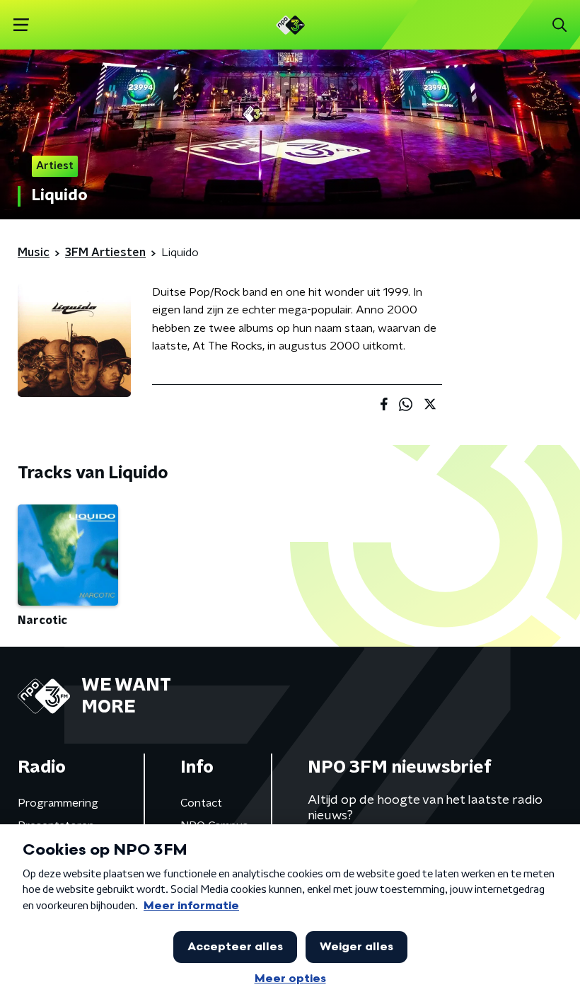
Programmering (58, 803)
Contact (201, 803)
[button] (21, 25)
